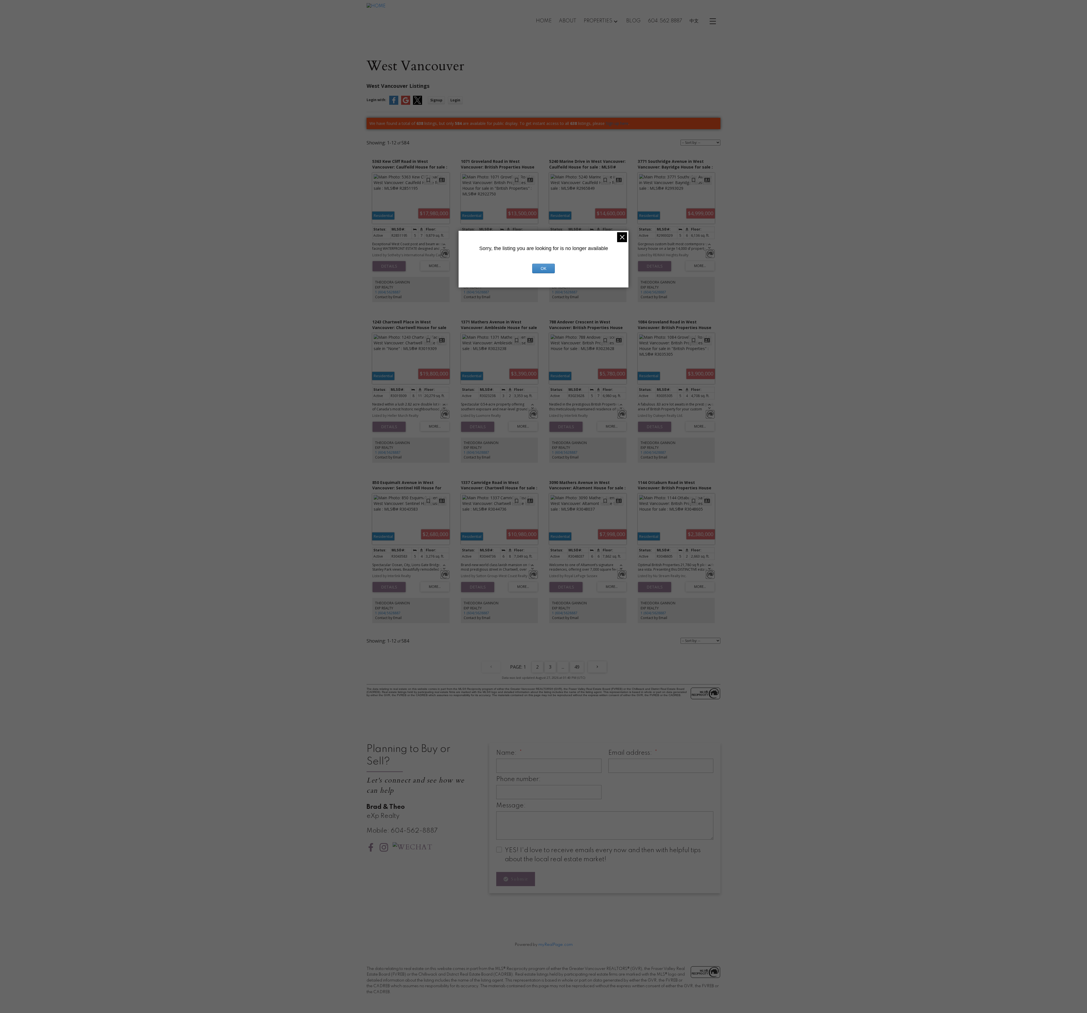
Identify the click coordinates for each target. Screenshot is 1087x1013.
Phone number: (518, 779)
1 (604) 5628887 (388, 292)
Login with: (376, 99)
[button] (371, 847)
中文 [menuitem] (694, 21)
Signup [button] (436, 100)
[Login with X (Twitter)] (417, 103)
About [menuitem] (567, 21)
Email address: (630, 753)
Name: (507, 753)
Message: (511, 806)
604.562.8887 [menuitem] (665, 21)
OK (543, 268)
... (563, 667)
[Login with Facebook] (393, 103)
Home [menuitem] (544, 21)
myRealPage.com (555, 945)
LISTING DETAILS (389, 266)
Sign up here (617, 123)
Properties (598, 21)
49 (576, 667)
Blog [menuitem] (633, 21)
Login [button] (455, 100)
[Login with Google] (405, 103)
